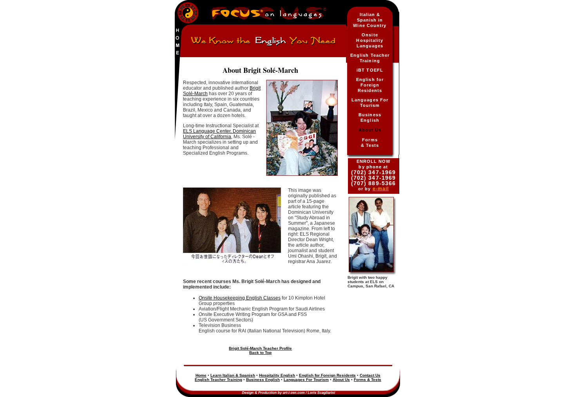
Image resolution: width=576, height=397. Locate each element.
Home (201, 375)
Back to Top (260, 352)
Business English (263, 379)
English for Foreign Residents (370, 85)
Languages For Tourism (306, 379)
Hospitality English (277, 375)
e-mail (381, 188)
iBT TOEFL (370, 70)
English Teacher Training (218, 379)
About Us (370, 130)
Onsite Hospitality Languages (369, 40)
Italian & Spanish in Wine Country (369, 20)
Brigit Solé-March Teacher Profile (260, 348)
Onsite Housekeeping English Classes (240, 298)
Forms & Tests (367, 379)
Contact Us (370, 375)
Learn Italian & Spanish (232, 375)
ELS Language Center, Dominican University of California (219, 133)
